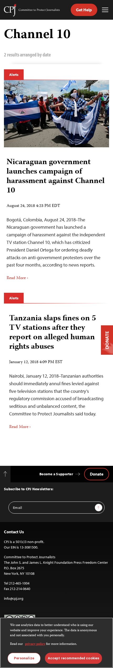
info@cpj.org (13, 598)
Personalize (24, 658)
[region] (56, 643)
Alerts (13, 74)
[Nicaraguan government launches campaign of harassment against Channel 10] (56, 113)
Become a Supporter (56, 474)
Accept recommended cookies (73, 658)
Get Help (84, 9)
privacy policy (35, 644)
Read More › (17, 278)
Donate (96, 474)
